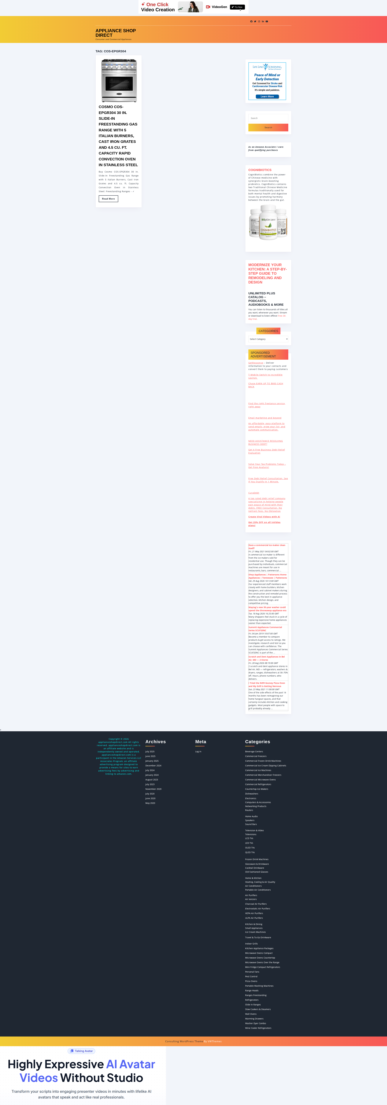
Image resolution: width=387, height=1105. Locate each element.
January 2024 (152, 774)
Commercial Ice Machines (258, 770)
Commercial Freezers (256, 756)
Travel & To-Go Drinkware (258, 937)
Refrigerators (252, 999)
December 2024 (153, 765)
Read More (110, 199)
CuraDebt (253, 492)
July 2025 (149, 751)
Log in (198, 751)
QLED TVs (250, 852)
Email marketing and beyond (264, 417)
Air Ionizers (251, 899)
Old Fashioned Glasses (256, 871)
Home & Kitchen (253, 878)
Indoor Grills (251, 943)
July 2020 (149, 793)
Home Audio (251, 816)
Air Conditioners (253, 885)
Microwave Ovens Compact (259, 953)
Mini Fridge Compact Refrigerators (262, 967)
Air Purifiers (251, 895)
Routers (249, 810)
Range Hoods (252, 990)
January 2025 (152, 760)
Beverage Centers (254, 751)
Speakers (249, 820)
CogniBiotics (260, 170)
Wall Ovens (251, 1013)
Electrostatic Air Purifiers (257, 908)
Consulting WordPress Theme (184, 1041)
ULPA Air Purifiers (254, 917)
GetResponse (255, 362)
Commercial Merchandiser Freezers (263, 774)
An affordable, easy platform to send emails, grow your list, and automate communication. (266, 426)
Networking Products (255, 806)
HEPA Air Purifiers (254, 913)
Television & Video (254, 830)
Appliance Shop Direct (116, 33)
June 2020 (150, 798)
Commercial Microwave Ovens (260, 779)
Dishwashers (251, 793)
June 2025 (150, 756)
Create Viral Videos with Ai (264, 516)
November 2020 (153, 789)
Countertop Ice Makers (256, 789)
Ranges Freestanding (256, 995)
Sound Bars (251, 824)
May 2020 (150, 803)
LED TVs (249, 842)
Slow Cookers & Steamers (258, 1009)
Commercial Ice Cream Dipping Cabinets (265, 765)
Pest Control (251, 976)
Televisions (250, 834)
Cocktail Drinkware (254, 867)
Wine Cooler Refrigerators (258, 1028)
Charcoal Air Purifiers (256, 903)
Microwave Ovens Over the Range (262, 962)
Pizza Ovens (251, 981)
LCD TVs (249, 838)
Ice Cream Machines (255, 932)
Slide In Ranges (253, 1004)
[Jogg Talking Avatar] (83, 1075)
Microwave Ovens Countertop (260, 957)
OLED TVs (250, 847)
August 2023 (151, 779)
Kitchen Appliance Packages (259, 948)
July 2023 (149, 784)
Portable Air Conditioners (258, 889)
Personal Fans (252, 971)
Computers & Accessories (258, 802)
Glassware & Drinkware (257, 864)
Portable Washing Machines (259, 985)
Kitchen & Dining (253, 924)
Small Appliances (254, 928)
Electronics (250, 798)
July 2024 (149, 770)
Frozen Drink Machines (256, 859)
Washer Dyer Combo (255, 1023)
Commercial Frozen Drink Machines (263, 760)
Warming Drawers (254, 1018)
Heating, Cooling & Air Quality (260, 881)
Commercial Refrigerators (258, 784)
